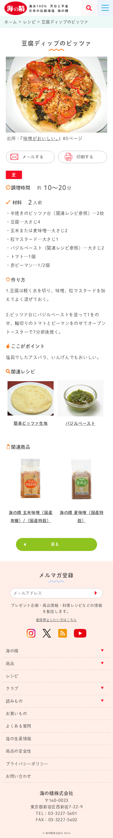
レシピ (12, 676)
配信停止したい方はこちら (56, 619)
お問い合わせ (18, 776)
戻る (55, 544)
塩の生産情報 (18, 739)
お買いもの (16, 714)
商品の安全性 (18, 751)
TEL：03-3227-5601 (56, 813)
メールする (33, 157)
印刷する (85, 157)
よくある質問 (18, 726)
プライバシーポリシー (27, 764)
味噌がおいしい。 (40, 138)
